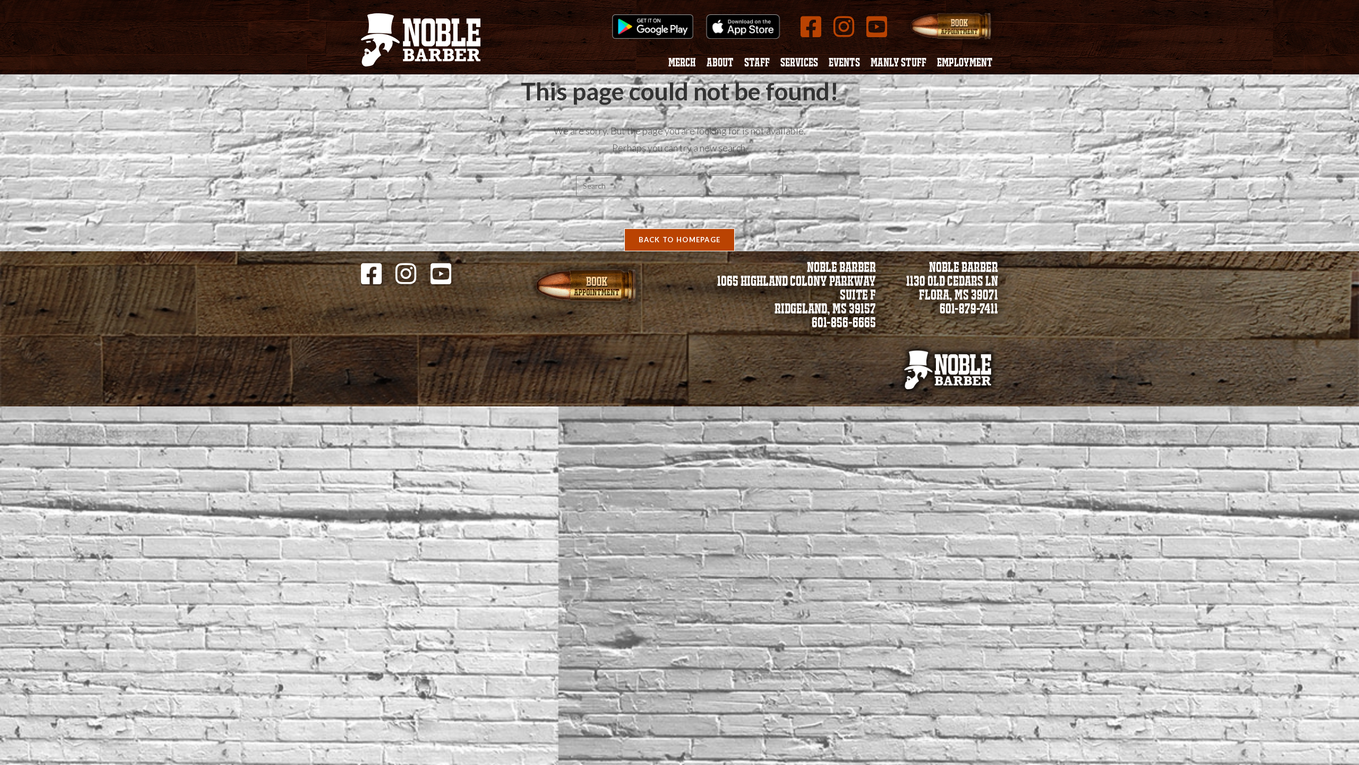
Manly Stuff (898, 64)
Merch (682, 64)
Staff (757, 64)
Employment (965, 64)
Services (799, 64)
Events (844, 64)
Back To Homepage (680, 239)
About (720, 64)
